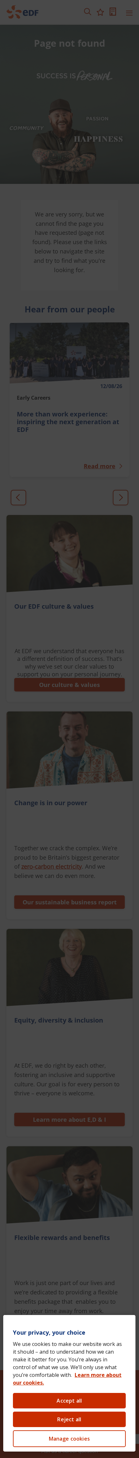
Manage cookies (69, 1438)
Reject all (69, 1419)
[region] (69, 1383)
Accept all (69, 1400)
